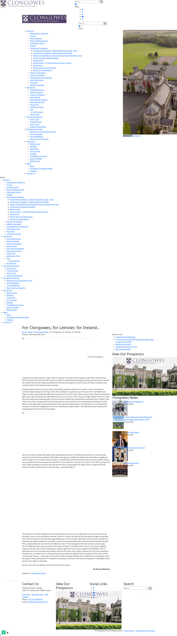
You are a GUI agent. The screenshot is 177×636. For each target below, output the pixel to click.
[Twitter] (82, 12)
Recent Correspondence (42, 70)
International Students (38, 100)
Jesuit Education (36, 38)
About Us (30, 31)
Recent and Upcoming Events (44, 68)
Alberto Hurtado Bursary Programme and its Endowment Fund (57, 55)
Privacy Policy (129, 631)
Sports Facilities (36, 159)
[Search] (101, 1)
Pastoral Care (35, 144)
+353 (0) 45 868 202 (35, 599)
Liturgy (32, 36)
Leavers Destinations (38, 127)
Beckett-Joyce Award (123, 344)
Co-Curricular (35, 151)
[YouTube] (83, 16)
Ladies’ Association (37, 75)
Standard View (37, 594)
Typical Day (34, 149)
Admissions (31, 87)
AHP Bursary (35, 114)
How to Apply (35, 97)
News (29, 163)
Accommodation (36, 134)
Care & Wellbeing (36, 136)
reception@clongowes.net (37, 602)
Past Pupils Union (37, 80)
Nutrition (33, 146)
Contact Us (31, 173)
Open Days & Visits (37, 102)
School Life (31, 141)
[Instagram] (82, 19)
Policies (33, 46)
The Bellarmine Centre (38, 156)
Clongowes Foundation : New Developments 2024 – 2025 (55, 51)
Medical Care (35, 161)
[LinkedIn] (82, 9)
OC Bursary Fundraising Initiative (46, 58)
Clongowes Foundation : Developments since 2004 (52, 53)
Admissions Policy (37, 107)
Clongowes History (37, 43)
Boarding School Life (35, 129)
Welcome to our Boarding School (43, 132)
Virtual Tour (34, 105)
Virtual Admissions (37, 90)
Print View (26, 594)
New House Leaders (123, 349)
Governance (38, 65)
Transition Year (35, 122)
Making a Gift (38, 60)
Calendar (33, 171)
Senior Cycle (34, 124)
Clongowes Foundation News (41, 168)
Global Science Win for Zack (126, 347)
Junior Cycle (34, 119)
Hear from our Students (39, 139)
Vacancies (34, 82)
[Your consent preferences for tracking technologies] (7, 632)
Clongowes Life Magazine (125, 337)
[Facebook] (82, 14)
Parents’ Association (38, 73)
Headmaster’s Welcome (39, 33)
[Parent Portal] (76, 4)
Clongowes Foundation (39, 48)
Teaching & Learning (35, 117)
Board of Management (39, 41)
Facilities (33, 154)
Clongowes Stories (38, 573)
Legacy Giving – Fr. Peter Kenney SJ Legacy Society (52, 63)
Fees (31, 109)
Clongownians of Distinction (41, 78)
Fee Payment (38, 112)
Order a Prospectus (37, 95)
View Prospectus (36, 92)
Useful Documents (37, 85)
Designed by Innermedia (145, 631)
